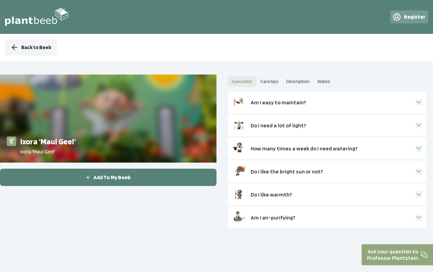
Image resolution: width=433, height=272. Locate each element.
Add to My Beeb (112, 177)
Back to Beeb (36, 47)
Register (414, 17)
